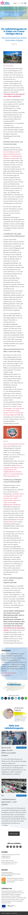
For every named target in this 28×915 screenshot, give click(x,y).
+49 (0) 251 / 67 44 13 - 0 (11, 862)
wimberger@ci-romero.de (19, 719)
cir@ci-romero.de (9, 860)
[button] (2, 698)
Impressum (8, 913)
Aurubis (21, 519)
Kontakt (3, 913)
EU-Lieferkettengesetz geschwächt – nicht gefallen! (9, 800)
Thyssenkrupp (10, 522)
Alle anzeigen (14, 833)
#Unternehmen (21, 747)
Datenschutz (14, 913)
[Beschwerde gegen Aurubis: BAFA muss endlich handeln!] (13, 738)
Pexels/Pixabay (10, 66)
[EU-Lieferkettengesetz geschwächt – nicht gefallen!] (13, 786)
